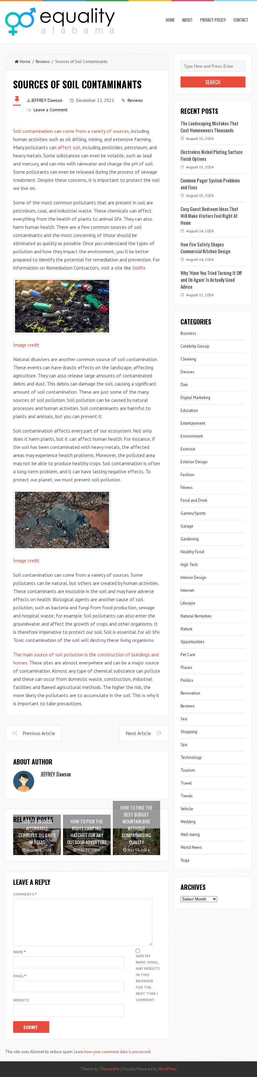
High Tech (189, 564)
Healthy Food (192, 551)
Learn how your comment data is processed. (112, 1051)
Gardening (190, 539)
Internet (187, 590)
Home (170, 20)
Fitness (187, 487)
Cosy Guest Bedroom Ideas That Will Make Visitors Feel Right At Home (209, 215)
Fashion (187, 474)
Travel (186, 783)
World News (191, 847)
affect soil (69, 147)
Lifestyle (188, 603)
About (187, 20)
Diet (184, 384)
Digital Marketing (195, 397)
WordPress (167, 1069)
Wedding (188, 821)
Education (189, 410)
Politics (187, 680)
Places (186, 667)
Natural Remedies (196, 616)
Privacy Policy (213, 20)
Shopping (189, 731)
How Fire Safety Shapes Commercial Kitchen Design (205, 248)
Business (188, 333)
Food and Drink (194, 500)
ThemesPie (109, 1069)
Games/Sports (193, 513)
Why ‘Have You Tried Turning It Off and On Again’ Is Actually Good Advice (211, 279)
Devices (187, 372)
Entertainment (193, 423)
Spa (184, 744)
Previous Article (39, 733)
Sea (184, 719)
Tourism (188, 770)
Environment (192, 436)
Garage (187, 526)
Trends (187, 796)
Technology (191, 757)
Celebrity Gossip (195, 346)
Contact (240, 20)
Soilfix (138, 268)
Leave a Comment (50, 110)
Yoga (185, 860)
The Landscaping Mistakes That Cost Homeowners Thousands (210, 127)
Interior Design (193, 577)
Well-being (190, 834)
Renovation (190, 693)
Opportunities (192, 641)
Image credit (26, 345)
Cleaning (188, 359)
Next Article (138, 733)
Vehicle (187, 809)
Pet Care (188, 654)
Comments (25, 894)
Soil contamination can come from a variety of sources (71, 131)
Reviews (43, 61)
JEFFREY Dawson (46, 100)
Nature (186, 629)
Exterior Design (194, 462)
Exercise (188, 449)
